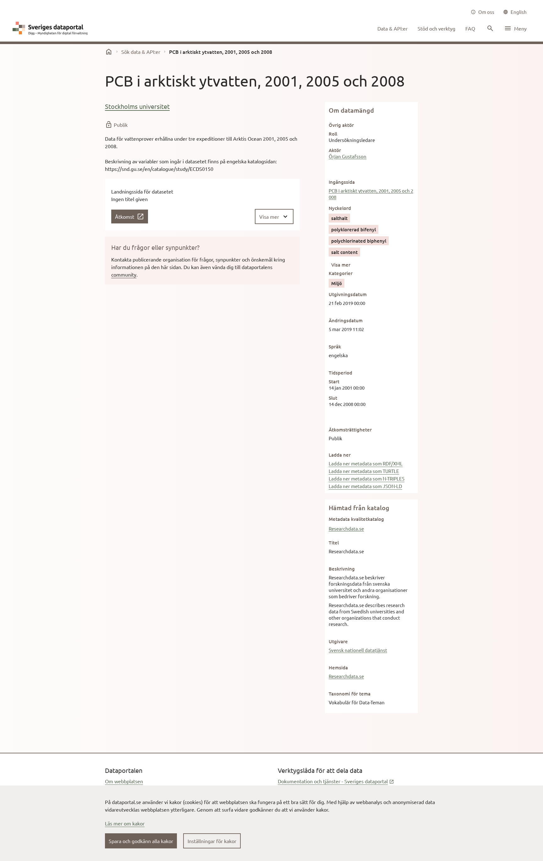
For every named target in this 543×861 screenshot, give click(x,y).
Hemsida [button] (338, 667)
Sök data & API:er (140, 51)
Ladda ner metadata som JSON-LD (365, 486)
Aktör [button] (335, 150)
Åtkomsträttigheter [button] (350, 429)
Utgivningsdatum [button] (348, 294)
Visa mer (340, 265)
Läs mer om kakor (125, 823)
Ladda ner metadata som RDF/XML (366, 463)
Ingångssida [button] (342, 182)
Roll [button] (333, 134)
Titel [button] (334, 542)
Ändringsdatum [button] (346, 320)
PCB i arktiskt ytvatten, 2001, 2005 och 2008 (371, 194)
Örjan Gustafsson (347, 156)
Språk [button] (335, 346)
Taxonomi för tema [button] (349, 693)
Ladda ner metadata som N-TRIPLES (366, 478)
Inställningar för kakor (212, 841)
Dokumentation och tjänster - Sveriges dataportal (336, 781)
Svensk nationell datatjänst (358, 650)
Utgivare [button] (338, 641)
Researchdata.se (346, 529)
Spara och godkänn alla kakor (141, 841)
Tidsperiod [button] (340, 372)
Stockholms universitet (137, 106)
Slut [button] (333, 398)
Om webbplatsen (124, 781)
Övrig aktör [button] (341, 125)
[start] (108, 51)
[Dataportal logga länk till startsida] (51, 28)
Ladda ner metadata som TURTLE (364, 471)
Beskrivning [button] (342, 569)
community (123, 274)
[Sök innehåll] (489, 28)
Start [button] (334, 381)
